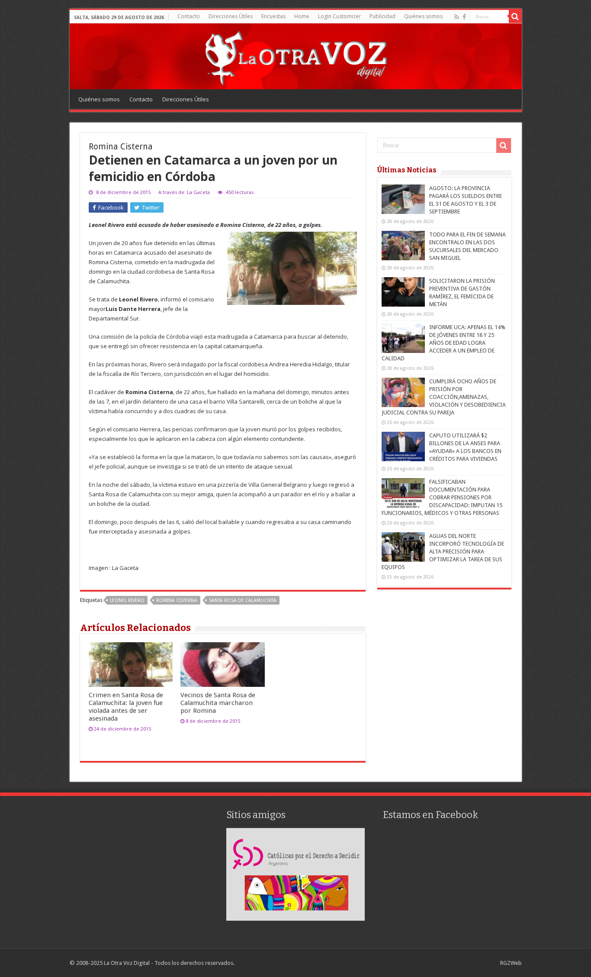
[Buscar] (515, 16)
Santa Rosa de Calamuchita (242, 600)
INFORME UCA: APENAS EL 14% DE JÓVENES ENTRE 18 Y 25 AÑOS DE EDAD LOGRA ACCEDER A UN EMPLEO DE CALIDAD (443, 343)
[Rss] (456, 17)
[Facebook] (464, 17)
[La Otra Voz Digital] (295, 55)
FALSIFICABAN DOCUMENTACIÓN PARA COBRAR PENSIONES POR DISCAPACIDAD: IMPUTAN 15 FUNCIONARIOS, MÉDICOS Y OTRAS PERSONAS (442, 497)
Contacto (188, 16)
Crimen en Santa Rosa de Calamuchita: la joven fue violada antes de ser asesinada (126, 706)
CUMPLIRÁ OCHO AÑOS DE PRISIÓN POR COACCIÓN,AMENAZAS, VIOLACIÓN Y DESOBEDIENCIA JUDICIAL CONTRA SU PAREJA (444, 397)
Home (301, 16)
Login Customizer (339, 16)
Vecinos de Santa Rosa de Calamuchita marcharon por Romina (217, 703)
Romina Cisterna (176, 600)
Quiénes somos (423, 16)
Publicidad (382, 16)
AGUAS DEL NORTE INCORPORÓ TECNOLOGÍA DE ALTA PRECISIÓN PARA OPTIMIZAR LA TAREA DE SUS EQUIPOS (443, 551)
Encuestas (273, 16)
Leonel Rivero (127, 600)
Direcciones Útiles (231, 16)
